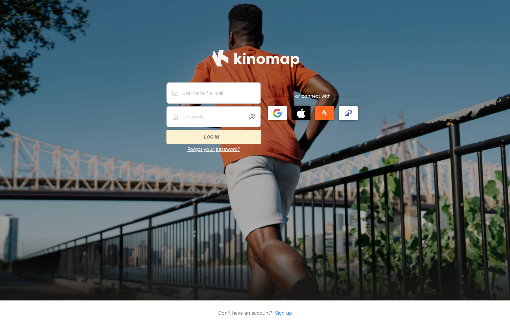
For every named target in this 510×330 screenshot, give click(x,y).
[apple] (301, 113)
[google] (277, 113)
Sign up (283, 313)
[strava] (324, 113)
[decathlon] (348, 113)
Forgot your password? (213, 149)
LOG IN (211, 137)
